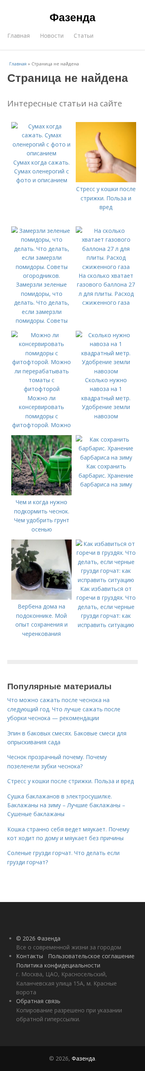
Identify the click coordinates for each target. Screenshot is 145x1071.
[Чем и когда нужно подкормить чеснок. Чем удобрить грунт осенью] (41, 493)
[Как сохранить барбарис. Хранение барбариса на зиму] (106, 457)
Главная (18, 35)
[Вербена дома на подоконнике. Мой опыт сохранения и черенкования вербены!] (41, 597)
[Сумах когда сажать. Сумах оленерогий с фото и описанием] (41, 153)
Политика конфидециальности (58, 965)
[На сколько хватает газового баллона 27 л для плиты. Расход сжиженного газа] (106, 267)
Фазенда (72, 16)
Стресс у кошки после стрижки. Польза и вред (70, 781)
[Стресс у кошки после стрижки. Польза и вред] (106, 180)
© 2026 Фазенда (38, 938)
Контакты (29, 956)
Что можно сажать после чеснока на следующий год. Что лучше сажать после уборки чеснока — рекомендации (63, 709)
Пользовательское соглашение (91, 956)
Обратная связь (38, 1001)
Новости (52, 35)
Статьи (83, 35)
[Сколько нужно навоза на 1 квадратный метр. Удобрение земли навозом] (106, 371)
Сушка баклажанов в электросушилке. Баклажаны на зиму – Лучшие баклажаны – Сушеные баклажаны (66, 805)
